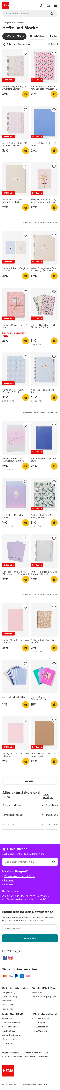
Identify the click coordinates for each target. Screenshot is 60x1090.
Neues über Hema (11, 1022)
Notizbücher (37, 36)
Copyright (18, 1056)
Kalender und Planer (12, 805)
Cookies (6, 1056)
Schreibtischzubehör (12, 815)
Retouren (9, 880)
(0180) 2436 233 (10, 896)
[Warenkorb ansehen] (48, 5)
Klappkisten (8, 1009)
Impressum (30, 1056)
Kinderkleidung (9, 996)
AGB (46, 1053)
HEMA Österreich (40, 1031)
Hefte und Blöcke (14, 36)
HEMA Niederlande (41, 1018)
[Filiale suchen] (53, 862)
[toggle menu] (55, 5)
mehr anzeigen (48, 796)
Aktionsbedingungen (12, 1035)
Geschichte (7, 1018)
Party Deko (7, 1005)
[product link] (15, 66)
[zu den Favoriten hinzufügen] (25, 53)
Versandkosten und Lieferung (20, 876)
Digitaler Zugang (10, 1053)
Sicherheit (7, 1043)
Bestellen (9, 884)
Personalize (8, 824)
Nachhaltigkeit (9, 1031)
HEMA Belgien (38, 1022)
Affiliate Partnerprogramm (44, 996)
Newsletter (37, 992)
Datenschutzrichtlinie (31, 1053)
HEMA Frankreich (40, 1027)
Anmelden (30, 938)
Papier (53, 36)
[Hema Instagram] (10, 958)
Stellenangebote (10, 1027)
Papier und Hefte (14, 22)
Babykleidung (8, 992)
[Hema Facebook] (5, 958)
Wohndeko (7, 1000)
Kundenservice (9, 1039)
